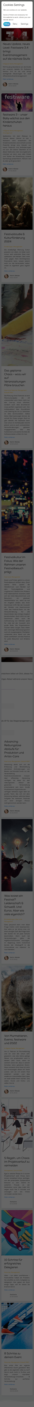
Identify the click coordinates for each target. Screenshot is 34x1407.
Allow (6, 24)
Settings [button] (24, 24)
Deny (15, 24)
